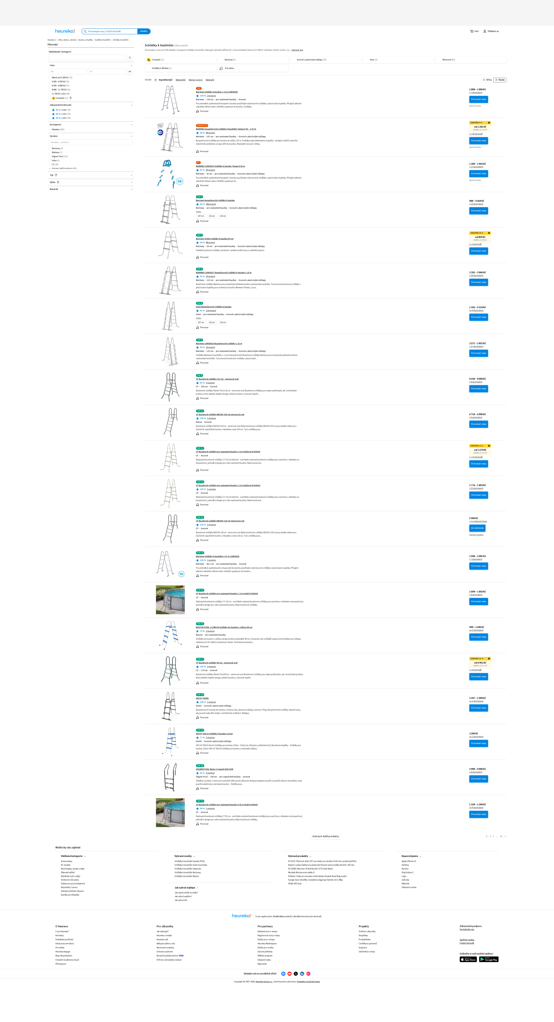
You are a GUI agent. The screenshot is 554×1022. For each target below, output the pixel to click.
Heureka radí (162, 939)
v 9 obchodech (475, 594)
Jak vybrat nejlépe (185, 887)
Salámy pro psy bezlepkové (73, 883)
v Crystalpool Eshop (478, 521)
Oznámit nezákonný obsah (67, 959)
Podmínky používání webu (308, 981)
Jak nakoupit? (163, 931)
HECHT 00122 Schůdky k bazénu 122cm (214, 733)
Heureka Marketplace (267, 943)
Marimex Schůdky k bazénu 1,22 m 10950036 (217, 92)
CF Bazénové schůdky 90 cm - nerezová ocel (216, 662)
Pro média (59, 947)
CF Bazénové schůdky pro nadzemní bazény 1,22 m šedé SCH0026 (227, 593)
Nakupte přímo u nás (166, 943)
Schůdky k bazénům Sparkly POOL (190, 861)
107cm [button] (201, 216)
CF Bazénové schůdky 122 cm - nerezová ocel (217, 379)
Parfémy (405, 865)
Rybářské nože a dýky (70, 876)
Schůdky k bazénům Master (187, 876)
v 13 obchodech (476, 167)
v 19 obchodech (476, 204)
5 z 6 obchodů (475, 244)
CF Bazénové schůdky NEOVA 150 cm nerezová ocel (220, 414)
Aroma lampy (66, 861)
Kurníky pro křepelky (70, 895)
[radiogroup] (91, 114)
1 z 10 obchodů (476, 457)
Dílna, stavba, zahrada (67, 40)
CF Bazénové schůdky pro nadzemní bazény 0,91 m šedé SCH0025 (227, 804)
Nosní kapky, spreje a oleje (72, 868)
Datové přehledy (265, 951)
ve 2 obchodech (476, 701)
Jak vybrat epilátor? (183, 896)
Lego (404, 876)
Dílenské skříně (68, 872)
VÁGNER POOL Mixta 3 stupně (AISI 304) (214, 769)
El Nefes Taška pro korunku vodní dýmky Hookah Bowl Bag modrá (317, 876)
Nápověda (262, 963)
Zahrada (405, 880)
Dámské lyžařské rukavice (72, 891)
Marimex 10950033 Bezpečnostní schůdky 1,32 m (219, 343)
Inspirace (363, 947)
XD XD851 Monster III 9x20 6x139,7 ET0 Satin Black (310, 868)
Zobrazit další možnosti (62, 168)
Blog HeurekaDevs (63, 955)
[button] (87, 57)
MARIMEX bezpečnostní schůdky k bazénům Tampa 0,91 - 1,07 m (226, 129)
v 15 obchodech (476, 346)
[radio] (50, 110)
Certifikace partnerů (368, 943)
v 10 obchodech (476, 488)
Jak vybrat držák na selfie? (186, 892)
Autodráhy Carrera (69, 887)
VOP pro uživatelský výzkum (169, 959)
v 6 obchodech (475, 417)
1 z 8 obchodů (475, 670)
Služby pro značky (266, 947)
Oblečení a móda (409, 887)
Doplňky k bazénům (103, 40)
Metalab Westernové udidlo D (301, 872)
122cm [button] (212, 216)
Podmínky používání (64, 939)
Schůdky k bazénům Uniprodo (188, 868)
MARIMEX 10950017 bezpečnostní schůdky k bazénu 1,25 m (223, 272)
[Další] (505, 836)
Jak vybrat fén (181, 900)
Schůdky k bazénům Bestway (188, 872)
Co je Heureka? (62, 931)
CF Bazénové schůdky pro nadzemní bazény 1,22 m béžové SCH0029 (228, 485)
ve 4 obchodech (476, 310)
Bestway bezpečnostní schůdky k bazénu (215, 200)
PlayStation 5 (407, 872)
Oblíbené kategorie (71, 856)
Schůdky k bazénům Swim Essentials (191, 865)
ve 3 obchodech (476, 630)
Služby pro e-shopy (266, 939)
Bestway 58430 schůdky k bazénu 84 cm (214, 238)
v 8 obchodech (475, 382)
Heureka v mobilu (164, 935)
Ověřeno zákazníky (367, 931)
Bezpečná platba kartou (167, 955)
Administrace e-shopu (267, 931)
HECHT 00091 (202, 698)
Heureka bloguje (62, 951)
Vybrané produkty (298, 856)
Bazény (405, 868)
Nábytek (405, 883)
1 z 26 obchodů (476, 134)
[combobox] (109, 31)
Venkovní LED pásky (70, 880)
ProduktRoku (365, 939)
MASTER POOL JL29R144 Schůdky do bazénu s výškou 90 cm (224, 627)
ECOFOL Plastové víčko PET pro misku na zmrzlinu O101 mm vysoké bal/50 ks (322, 861)
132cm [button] (223, 216)
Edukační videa (264, 959)
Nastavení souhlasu (165, 947)
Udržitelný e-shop (367, 951)
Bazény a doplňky (86, 40)
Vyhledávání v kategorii (60, 51)
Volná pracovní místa (64, 943)
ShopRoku (363, 935)
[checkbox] (50, 77)
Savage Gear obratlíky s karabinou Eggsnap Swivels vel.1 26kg (315, 880)
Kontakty (59, 935)
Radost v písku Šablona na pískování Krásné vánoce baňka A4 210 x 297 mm (321, 865)
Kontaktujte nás (467, 929)
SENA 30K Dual (294, 883)
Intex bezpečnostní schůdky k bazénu (213, 306)
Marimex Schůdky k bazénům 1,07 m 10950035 (217, 556)
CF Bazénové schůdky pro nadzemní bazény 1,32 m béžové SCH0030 (228, 451)
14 (501, 836)
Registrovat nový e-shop (269, 935)
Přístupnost (60, 963)
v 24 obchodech (476, 275)
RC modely (65, 865)
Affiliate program (265, 955)
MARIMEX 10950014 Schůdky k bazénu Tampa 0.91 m (220, 166)
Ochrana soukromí (165, 951)
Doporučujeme (410, 856)
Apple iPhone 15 (409, 861)
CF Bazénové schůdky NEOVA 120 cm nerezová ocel (220, 521)
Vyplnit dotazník (467, 943)
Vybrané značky (183, 856)
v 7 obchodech (475, 92)
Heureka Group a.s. (264, 981)
